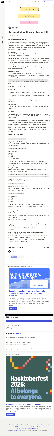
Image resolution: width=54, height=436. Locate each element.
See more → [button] (13, 308)
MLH (49, 426)
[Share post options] (2, 52)
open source (18, 430)
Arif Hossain (15, 27)
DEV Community (6, 422)
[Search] (6, 2)
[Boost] (3, 47)
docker (11, 35)
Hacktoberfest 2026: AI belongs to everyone (23, 404)
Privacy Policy (28, 428)
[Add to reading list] (3, 43)
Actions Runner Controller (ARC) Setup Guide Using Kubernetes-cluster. (24, 348)
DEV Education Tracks (30, 424)
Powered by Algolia (31, 1)
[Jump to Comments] (3, 38)
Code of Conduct (25, 260)
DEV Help (38, 424)
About (24, 426)
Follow (29, 321)
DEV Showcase (18, 426)
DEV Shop (45, 426)
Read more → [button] (10, 414)
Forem (11, 430)
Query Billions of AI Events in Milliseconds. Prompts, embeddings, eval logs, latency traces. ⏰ (27, 293)
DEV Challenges (11, 424)
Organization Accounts (8, 426)
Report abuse (34, 260)
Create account (48, 1)
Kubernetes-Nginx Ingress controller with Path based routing (21, 338)
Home (6, 424)
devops (16, 35)
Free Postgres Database (36, 426)
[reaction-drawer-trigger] (2, 32)
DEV (32, 430)
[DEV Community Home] (2, 2)
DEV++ (18, 424)
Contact (28, 426)
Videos (22, 424)
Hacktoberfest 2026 (31, 408)
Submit (14, 256)
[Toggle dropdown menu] (52, 267)
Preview (21, 256)
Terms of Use (35, 428)
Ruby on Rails (24, 431)
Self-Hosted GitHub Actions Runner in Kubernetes (18, 343)
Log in (39, 1)
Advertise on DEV (45, 424)
